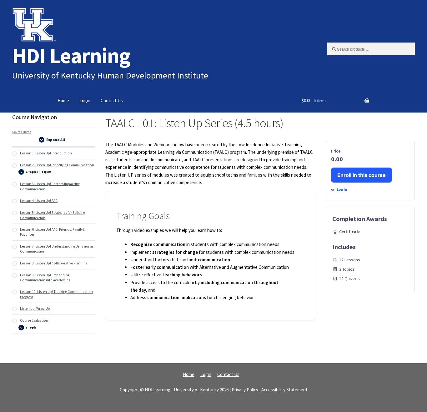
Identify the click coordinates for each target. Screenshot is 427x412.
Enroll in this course (361, 175)
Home (63, 100)
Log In (342, 189)
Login (84, 100)
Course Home (21, 132)
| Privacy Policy (243, 390)
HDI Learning (71, 55)
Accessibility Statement (284, 390)
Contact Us (112, 100)
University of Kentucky (196, 390)
